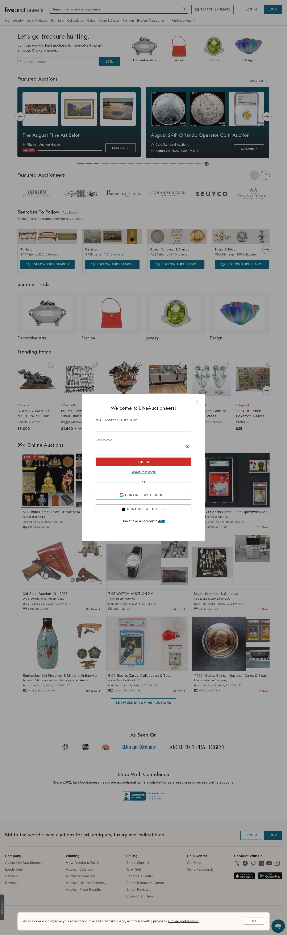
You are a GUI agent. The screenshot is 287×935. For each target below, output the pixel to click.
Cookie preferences (183, 921)
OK (254, 921)
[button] (187, 446)
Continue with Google (146, 495)
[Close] (197, 402)
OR (143, 482)
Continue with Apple (146, 509)
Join (161, 521)
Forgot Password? (143, 472)
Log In (143, 462)
